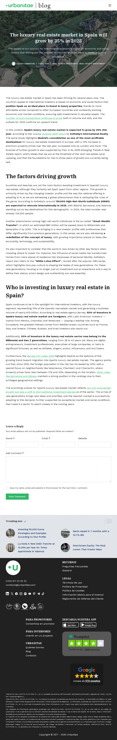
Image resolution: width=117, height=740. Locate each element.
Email (46, 438)
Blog (28, 651)
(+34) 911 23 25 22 (16, 581)
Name (10, 438)
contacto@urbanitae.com (20, 584)
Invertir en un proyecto (39, 635)
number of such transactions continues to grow (34, 118)
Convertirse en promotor (40, 623)
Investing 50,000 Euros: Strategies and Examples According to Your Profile (32, 533)
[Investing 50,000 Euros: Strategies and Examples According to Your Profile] (10, 533)
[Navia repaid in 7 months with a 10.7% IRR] (65, 533)
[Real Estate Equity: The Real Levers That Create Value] (65, 547)
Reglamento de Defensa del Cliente (82, 598)
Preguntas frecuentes (75, 566)
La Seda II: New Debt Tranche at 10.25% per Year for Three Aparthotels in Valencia (36, 547)
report (54, 133)
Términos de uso (72, 582)
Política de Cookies (73, 590)
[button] (86, 675)
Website (82, 438)
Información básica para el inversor (83, 594)
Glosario (67, 570)
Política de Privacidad (75, 586)
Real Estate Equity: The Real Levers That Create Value (89, 547)
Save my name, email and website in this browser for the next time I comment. (49, 488)
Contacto (31, 655)
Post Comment (17, 496)
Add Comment (15, 453)
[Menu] (109, 5)
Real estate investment (65, 64)
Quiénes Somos (35, 647)
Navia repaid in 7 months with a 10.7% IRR (91, 533)
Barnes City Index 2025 (40, 356)
